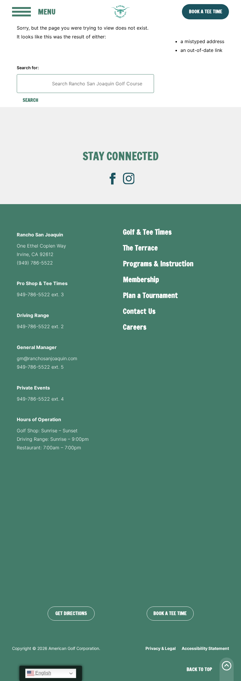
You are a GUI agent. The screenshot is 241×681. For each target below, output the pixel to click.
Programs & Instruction (158, 263)
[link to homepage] (120, 12)
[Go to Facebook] (112, 178)
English (42, 672)
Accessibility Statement (205, 648)
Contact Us (139, 311)
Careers (134, 327)
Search (30, 100)
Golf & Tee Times (147, 232)
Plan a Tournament (150, 295)
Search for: (28, 67)
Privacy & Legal (160, 648)
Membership (141, 279)
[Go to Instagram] (129, 178)
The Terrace (140, 247)
